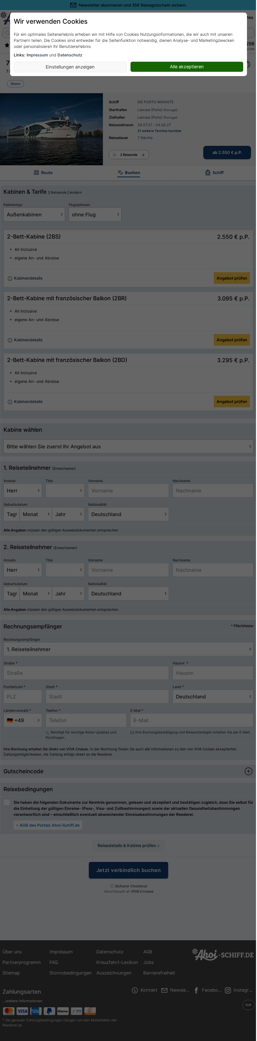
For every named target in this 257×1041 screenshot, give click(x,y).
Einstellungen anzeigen (70, 67)
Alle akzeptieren (187, 66)
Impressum (37, 54)
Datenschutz (69, 54)
